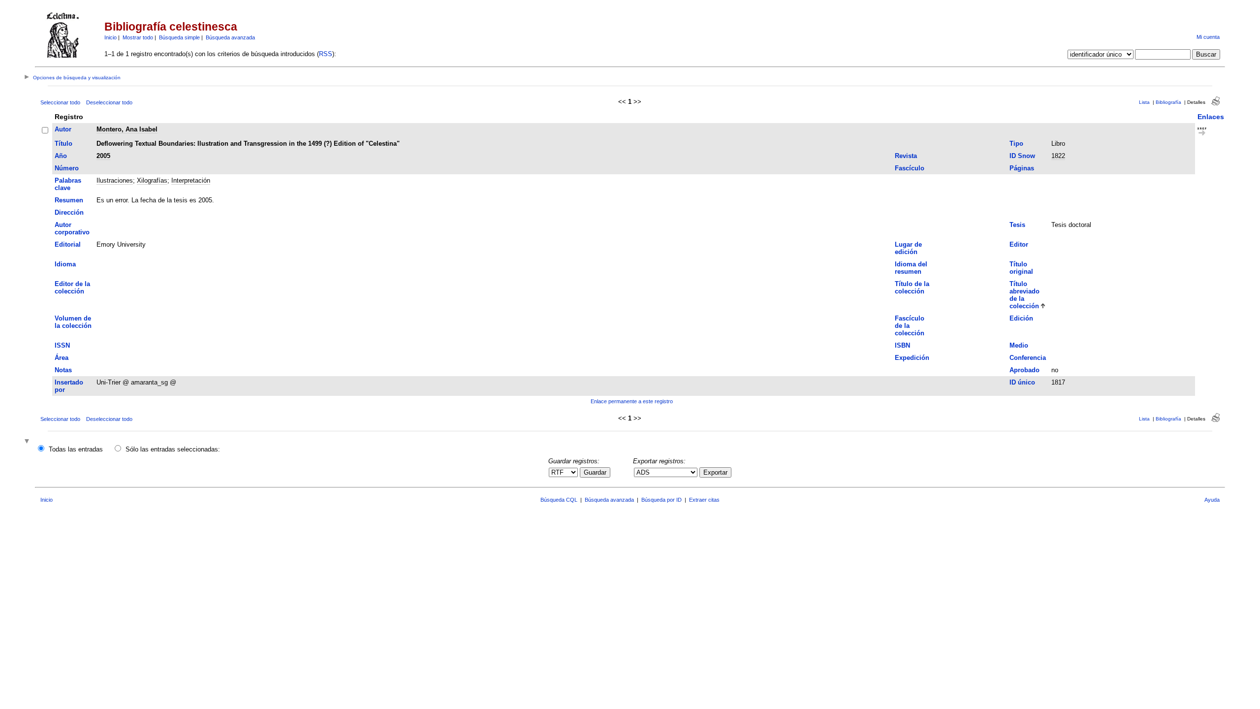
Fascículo (909, 168)
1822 (1058, 156)
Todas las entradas (76, 449)
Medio (1018, 345)
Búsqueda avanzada (230, 37)
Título (63, 143)
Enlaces (1210, 117)
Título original (1021, 267)
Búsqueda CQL (558, 500)
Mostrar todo (138, 37)
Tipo (1016, 143)
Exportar (715, 472)
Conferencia (1027, 357)
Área (61, 357)
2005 (103, 156)
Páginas (1021, 168)
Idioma (65, 264)
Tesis (1017, 224)
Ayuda (1212, 500)
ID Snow (1022, 156)
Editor (1018, 244)
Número (67, 168)
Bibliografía (1168, 102)
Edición (1021, 318)
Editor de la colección (72, 287)
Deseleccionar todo (109, 102)
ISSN (62, 345)
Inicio (110, 37)
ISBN (902, 345)
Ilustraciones (114, 180)
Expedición (912, 357)
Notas (63, 370)
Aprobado (1024, 370)
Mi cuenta (1208, 37)
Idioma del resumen (911, 267)
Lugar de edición (908, 248)
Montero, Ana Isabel (127, 129)
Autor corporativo (72, 228)
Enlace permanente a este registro (632, 401)
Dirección (69, 212)
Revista (906, 156)
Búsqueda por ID (661, 500)
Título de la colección (912, 287)
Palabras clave (68, 184)
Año (61, 156)
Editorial (68, 244)
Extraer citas (704, 500)
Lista (1144, 102)
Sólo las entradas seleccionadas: (173, 449)
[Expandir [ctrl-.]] (28, 442)
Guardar (595, 472)
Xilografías (152, 180)
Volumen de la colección (73, 322)
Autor (63, 129)
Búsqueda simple (179, 37)
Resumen (69, 200)
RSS (325, 54)
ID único (1022, 382)
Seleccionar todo (60, 102)
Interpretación (190, 180)
